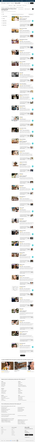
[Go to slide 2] (14, 20)
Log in (25, 430)
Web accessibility (14, 440)
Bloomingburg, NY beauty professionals (19, 7)
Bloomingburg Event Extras (4, 407)
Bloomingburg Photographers (21, 410)
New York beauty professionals (12, 7)
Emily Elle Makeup (20, 392)
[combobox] (28, 9)
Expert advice (13, 428)
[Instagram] (28, 437)
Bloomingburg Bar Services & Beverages (5, 409)
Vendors (14, 5)
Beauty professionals (7, 7)
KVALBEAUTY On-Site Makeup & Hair (22, 386)
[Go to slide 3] (15, 256)
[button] (33, 9)
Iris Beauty (2, 389)
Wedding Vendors (3, 7)
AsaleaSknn (19, 383)
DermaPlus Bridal (3, 384)
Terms (4, 440)
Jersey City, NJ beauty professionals (5, 415)
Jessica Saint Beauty (20, 384)
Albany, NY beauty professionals (4, 416)
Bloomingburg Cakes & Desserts (4, 410)
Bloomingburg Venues (20, 411)
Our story (2, 428)
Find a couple (26, 431)
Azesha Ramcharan (20, 393)
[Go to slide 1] (14, 256)
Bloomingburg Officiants (4, 408)
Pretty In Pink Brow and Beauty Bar (22, 385)
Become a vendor (24, 5)
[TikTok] (29, 437)
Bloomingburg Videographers (21, 409)
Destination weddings (19, 5)
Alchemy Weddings (3, 382)
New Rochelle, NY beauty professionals (22, 415)
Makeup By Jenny (3, 385)
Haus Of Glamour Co (3, 393)
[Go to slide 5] (16, 20)
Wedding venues (10, 5)
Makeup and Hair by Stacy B (4, 396)
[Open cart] (26, 3)
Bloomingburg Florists (20, 408)
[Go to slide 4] (15, 20)
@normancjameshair (20, 399)
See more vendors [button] (23, 355)
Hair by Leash (2, 386)
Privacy (2, 440)
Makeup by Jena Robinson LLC (21, 396)
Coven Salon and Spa (3, 391)
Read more (28, 47)
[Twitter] (27, 437)
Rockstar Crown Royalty (3, 390)
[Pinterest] (26, 437)
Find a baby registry (27, 432)
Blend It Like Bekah (3, 383)
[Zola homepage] (17, 3)
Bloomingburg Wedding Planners (21, 407)
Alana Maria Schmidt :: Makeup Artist (5, 398)
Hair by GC (19, 391)
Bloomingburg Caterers (3, 411)
